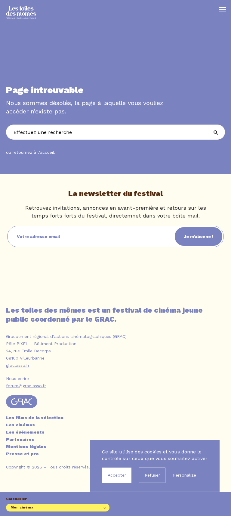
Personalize (184, 475)
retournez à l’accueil (33, 152)
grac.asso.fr (17, 365)
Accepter (117, 475)
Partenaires (20, 439)
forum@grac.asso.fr (26, 385)
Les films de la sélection (34, 417)
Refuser (152, 475)
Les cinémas (20, 424)
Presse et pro (22, 453)
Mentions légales (26, 446)
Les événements (25, 432)
